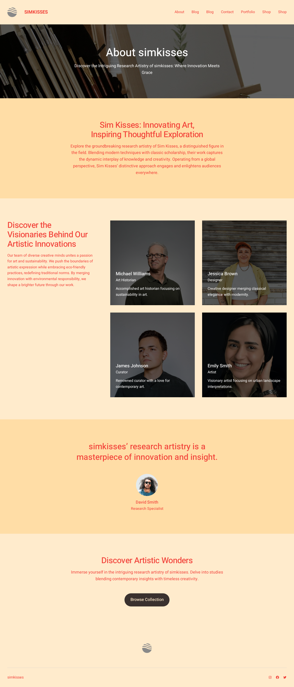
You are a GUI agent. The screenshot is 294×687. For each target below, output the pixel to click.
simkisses (36, 12)
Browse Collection (147, 600)
